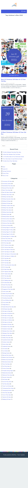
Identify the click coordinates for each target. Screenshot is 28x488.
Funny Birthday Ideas (7, 300)
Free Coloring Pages (7, 295)
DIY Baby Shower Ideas (8, 240)
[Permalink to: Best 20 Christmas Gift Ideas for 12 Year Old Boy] (14, 58)
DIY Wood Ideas (6, 282)
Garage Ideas (5, 304)
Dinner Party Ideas (6, 238)
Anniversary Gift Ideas (7, 181)
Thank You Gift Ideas (7, 386)
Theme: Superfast (21, 454)
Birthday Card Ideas (7, 196)
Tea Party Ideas (6, 383)
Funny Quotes (5, 302)
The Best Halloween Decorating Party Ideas (12, 152)
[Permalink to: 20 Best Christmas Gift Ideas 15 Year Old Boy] (14, 111)
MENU (24, 11)
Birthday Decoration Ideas (8, 199)
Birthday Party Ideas (7, 207)
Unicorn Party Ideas (7, 395)
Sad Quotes (5, 379)
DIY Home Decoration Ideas (8, 265)
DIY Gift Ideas (6, 260)
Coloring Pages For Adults (8, 227)
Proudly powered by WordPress (9, 454)
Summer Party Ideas (7, 381)
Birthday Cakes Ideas (7, 194)
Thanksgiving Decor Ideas (8, 388)
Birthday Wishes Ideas (7, 216)
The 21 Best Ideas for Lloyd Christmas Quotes (12, 158)
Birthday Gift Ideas (6, 201)
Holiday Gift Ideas (6, 335)
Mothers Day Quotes (7, 359)
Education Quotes (6, 287)
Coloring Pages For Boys (8, 229)
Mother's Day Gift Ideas (7, 357)
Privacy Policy (6, 173)
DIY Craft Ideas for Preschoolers (9, 254)
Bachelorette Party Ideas (8, 185)
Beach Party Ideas (6, 190)
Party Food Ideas (6, 364)
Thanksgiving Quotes (7, 390)
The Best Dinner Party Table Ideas (10, 161)
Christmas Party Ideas (7, 223)
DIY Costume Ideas (7, 247)
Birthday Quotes (6, 214)
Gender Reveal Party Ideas (8, 306)
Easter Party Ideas (6, 284)
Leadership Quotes (6, 346)
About (4, 166)
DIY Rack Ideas (6, 278)
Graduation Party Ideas (7, 326)
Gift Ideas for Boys (6, 315)
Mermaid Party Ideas (7, 355)
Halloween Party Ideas (7, 333)
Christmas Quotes (6, 225)
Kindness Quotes (6, 342)
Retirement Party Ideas (7, 375)
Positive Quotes (6, 368)
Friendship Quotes (6, 298)
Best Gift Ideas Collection (8, 192)
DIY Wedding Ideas (7, 280)
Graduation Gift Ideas (7, 324)
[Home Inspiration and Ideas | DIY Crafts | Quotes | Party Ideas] (14, 4)
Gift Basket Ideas (6, 309)
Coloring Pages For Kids (8, 234)
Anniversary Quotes (7, 183)
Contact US (5, 169)
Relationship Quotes (7, 372)
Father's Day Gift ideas (7, 293)
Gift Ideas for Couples (7, 317)
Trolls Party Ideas (6, 392)
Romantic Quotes (6, 377)
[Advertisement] (13, 28)
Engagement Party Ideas (8, 289)
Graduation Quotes (6, 328)
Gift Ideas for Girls (6, 322)
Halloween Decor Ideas (7, 331)
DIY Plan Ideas (6, 276)
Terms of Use (5, 175)
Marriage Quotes (6, 353)
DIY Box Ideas (6, 243)
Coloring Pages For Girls (8, 232)
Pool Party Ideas (6, 366)
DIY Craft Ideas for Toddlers (8, 256)
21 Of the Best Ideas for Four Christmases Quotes (13, 156)
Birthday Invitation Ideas (8, 205)
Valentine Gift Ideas (7, 397)
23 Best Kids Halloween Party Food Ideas (11, 154)
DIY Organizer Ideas (7, 271)
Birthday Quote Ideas (7, 212)
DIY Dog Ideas (6, 258)
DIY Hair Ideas (6, 262)
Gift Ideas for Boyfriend (7, 313)
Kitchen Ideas (5, 344)
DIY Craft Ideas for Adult (8, 249)
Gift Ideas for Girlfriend (7, 320)
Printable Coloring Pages (8, 370)
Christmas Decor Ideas (7, 218)
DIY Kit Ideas (5, 267)
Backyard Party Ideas (7, 188)
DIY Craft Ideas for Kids (8, 251)
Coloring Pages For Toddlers (8, 236)
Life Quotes (5, 348)
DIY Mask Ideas (6, 269)
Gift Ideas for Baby (6, 311)
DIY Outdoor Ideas (6, 273)
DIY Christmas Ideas (7, 245)
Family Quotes (6, 291)
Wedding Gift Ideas (7, 399)
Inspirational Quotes (7, 339)
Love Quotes (5, 350)
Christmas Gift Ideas (7, 221)
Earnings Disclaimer (7, 171)
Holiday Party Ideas (7, 337)
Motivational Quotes (7, 361)
